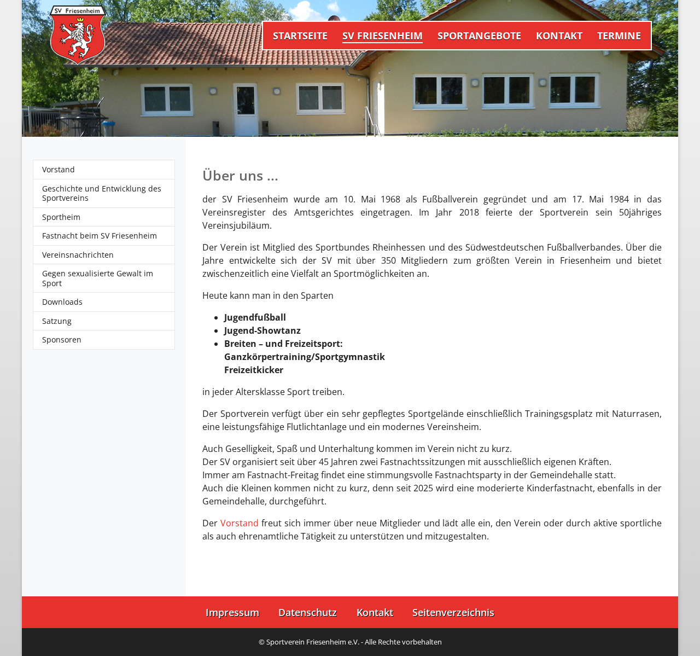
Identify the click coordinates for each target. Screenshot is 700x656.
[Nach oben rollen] (676, 632)
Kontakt (375, 612)
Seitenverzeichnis (453, 612)
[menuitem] (300, 35)
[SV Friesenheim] (77, 35)
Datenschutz (307, 612)
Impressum (232, 612)
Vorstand (239, 523)
